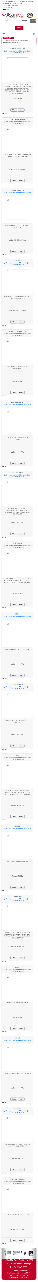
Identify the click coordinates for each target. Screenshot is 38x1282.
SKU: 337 (4, 1031)
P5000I (17, 614)
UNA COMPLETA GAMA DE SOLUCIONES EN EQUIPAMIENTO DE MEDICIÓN (15, 41)
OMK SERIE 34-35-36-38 (17, 1179)
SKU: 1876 (4, 961)
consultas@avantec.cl (19, 1271)
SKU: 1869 (4, 1102)
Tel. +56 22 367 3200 (18, 1267)
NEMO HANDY (17, 543)
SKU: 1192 (4, 1243)
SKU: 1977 (4, 254)
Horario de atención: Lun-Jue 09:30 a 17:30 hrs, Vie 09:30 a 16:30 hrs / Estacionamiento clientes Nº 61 (19, 1275)
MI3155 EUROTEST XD (17, 49)
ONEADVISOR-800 (17, 472)
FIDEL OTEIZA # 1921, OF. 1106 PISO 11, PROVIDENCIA (18, 1)
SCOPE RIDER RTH (17, 190)
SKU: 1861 (4, 395)
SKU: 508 (4, 607)
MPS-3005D (17, 1108)
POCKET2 (17, 896)
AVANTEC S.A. (19, 1260)
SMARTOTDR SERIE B (17, 402)
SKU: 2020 (4, 183)
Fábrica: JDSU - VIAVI (17, 452)
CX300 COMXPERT (17, 685)
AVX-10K (17, 1038)
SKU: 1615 (4, 1173)
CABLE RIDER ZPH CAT (17, 119)
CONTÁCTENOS (7, 7)
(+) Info (21, 110)
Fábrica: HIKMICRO (17, 805)
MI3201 (17, 967)
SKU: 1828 (4, 466)
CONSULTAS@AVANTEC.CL (10, 5)
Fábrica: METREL (17, 99)
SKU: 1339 (4, 537)
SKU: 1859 (4, 678)
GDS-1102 (17, 261)
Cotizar (14, 110)
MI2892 (17, 826)
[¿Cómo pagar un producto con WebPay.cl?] (19, 9)
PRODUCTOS (8, 38)
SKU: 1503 (4, 113)
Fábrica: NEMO (17, 593)
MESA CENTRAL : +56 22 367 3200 (12, 3)
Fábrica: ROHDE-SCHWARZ (17, 169)
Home (3, 33)
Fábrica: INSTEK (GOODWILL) (17, 311)
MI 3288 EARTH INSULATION (17, 331)
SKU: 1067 (4, 890)
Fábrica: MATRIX (17, 1158)
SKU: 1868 (4, 749)
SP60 (17, 755)
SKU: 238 (4, 325)
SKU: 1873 (4, 819)
